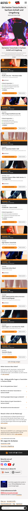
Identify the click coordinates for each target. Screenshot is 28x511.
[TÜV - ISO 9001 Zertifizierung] (4, 484)
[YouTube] (9, 464)
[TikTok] (13, 464)
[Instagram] (2, 464)
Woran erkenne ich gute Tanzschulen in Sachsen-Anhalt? (14, 402)
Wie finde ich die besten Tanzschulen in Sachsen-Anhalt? (14, 391)
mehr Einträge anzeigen (14, 362)
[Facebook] (5, 464)
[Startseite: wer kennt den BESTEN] (6, 2)
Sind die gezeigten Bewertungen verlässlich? (14, 397)
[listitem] (5, 444)
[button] (9, 93)
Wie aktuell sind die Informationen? (14, 408)
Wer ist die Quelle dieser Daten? (14, 386)
